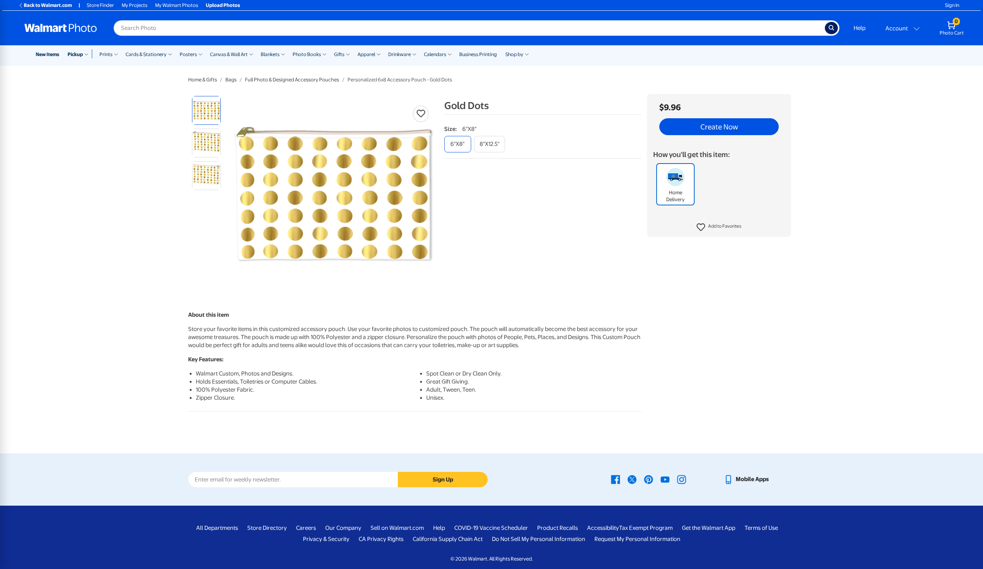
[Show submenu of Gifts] (348, 53)
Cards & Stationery (146, 54)
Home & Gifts (202, 80)
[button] (719, 227)
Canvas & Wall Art (229, 54)
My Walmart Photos (176, 5)
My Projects (134, 5)
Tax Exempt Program (646, 527)
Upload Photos (223, 5)
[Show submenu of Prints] (116, 53)
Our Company (343, 527)
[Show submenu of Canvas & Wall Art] (251, 53)
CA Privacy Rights (381, 539)
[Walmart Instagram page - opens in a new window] (681, 479)
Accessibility (603, 527)
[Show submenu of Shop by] (527, 53)
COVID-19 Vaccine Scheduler (491, 527)
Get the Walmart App (708, 527)
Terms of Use (761, 527)
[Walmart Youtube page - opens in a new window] (665, 479)
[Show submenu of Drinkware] (414, 53)
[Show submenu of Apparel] (378, 53)
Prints (106, 54)
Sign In (952, 5)
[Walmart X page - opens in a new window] (632, 479)
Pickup (75, 54)
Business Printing (478, 54)
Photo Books (307, 54)
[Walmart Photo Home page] (60, 28)
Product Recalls (557, 527)
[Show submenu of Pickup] (88, 53)
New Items (47, 54)
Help (860, 28)
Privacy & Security (326, 539)
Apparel (366, 54)
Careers (306, 527)
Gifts (339, 54)
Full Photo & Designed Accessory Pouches (292, 80)
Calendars (435, 54)
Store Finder (100, 5)
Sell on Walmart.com (397, 527)
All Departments (217, 527)
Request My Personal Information (637, 539)
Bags (231, 80)
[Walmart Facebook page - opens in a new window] (615, 479)
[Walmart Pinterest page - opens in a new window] (648, 479)
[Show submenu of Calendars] (449, 53)
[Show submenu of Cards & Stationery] (170, 53)
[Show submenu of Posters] (200, 53)
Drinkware (399, 54)
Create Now (719, 126)
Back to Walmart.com (48, 5)
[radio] (206, 110)
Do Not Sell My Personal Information (538, 539)
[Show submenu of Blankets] (283, 53)
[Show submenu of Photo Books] (324, 53)
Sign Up (443, 479)
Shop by (514, 54)
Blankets (270, 54)
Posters (188, 54)
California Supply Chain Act (448, 539)
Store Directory (267, 527)
